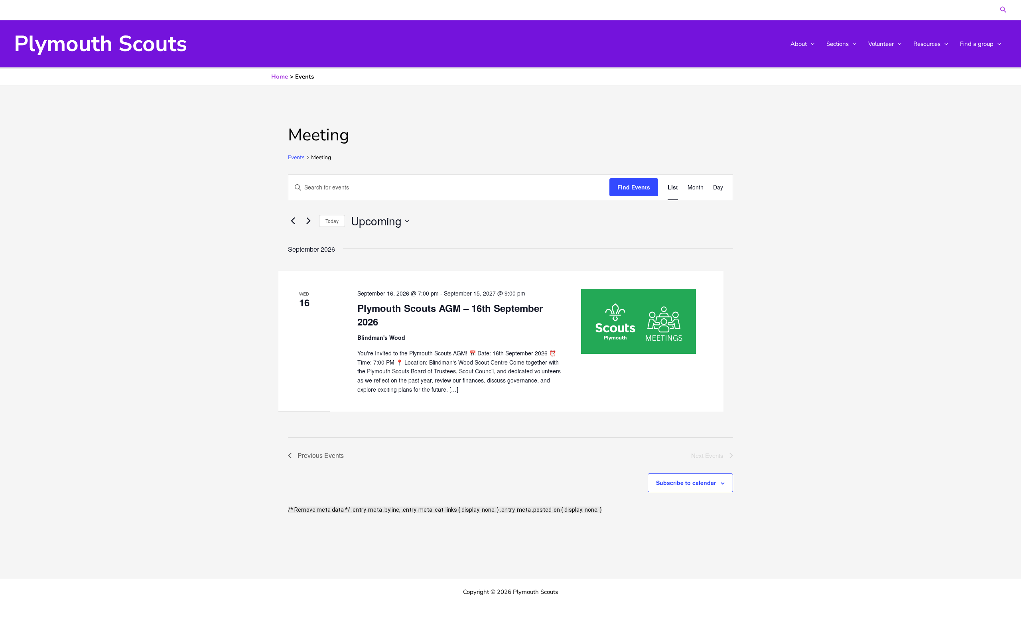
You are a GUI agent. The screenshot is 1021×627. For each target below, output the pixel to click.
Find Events (633, 187)
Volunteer (881, 44)
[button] (1003, 10)
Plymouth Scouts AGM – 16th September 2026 (450, 314)
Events (296, 157)
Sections (837, 44)
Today (332, 220)
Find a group (976, 44)
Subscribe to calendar (686, 483)
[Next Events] (308, 221)
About (798, 44)
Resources (926, 44)
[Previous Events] (293, 221)
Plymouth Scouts (100, 44)
